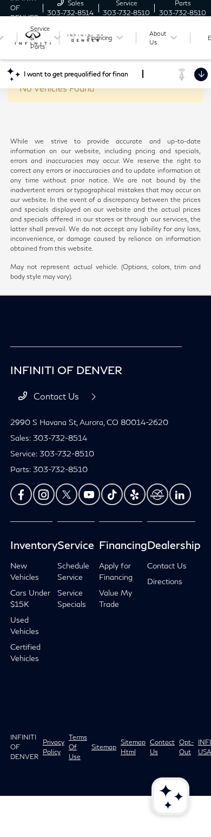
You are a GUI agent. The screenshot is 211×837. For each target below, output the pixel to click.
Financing (123, 544)
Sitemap (103, 747)
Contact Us (56, 396)
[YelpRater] (135, 494)
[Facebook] (21, 494)
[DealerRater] (157, 494)
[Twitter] (66, 494)
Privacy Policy (53, 747)
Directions (164, 581)
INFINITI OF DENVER (24, 747)
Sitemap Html (133, 747)
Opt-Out (186, 747)
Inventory (33, 544)
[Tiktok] (112, 494)
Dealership (174, 544)
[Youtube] (89, 494)
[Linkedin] (180, 494)
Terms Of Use (78, 747)
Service (75, 544)
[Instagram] (44, 494)
